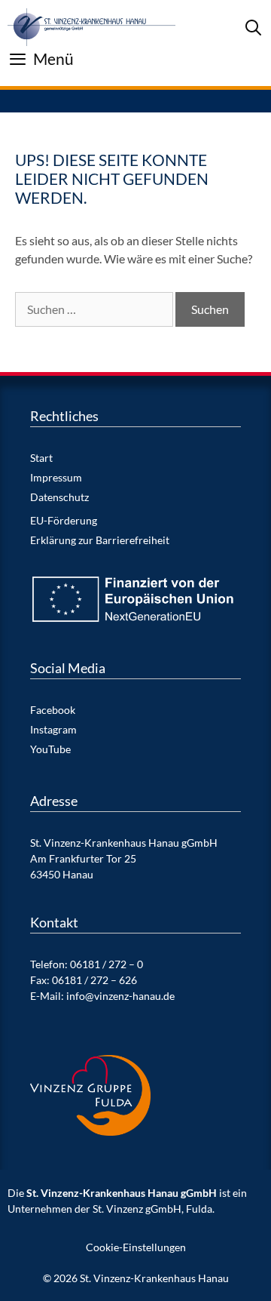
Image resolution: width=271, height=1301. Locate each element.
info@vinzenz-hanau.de (120, 995)
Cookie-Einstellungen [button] (136, 1247)
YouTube (50, 749)
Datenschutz (59, 497)
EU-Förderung (63, 520)
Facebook (52, 709)
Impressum (56, 477)
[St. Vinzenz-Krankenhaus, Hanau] (91, 27)
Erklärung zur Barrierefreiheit (99, 540)
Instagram (53, 729)
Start (41, 457)
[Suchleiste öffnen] (253, 27)
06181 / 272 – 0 (106, 964)
